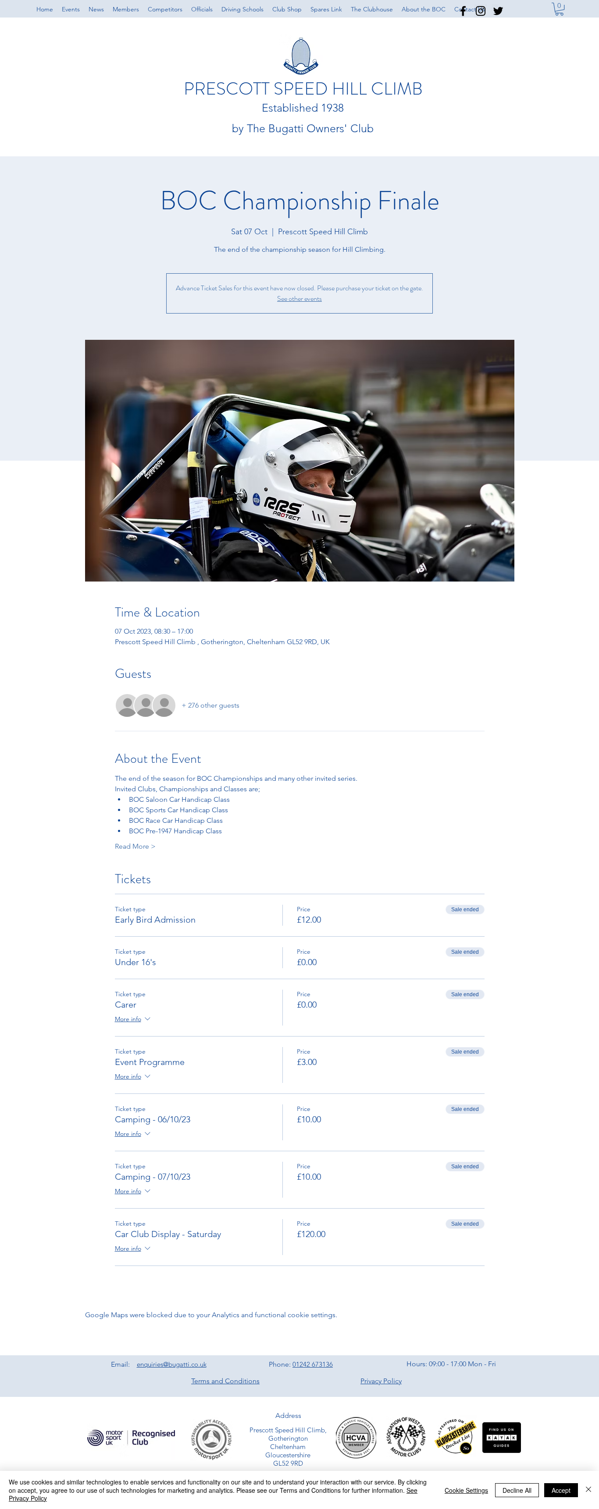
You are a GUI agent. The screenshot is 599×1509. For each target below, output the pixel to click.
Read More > (135, 846)
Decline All (517, 1490)
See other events (299, 298)
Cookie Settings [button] (466, 1490)
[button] (559, 9)
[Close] (588, 1490)
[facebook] (463, 11)
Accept (561, 1490)
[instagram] (480, 11)
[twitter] (498, 11)
